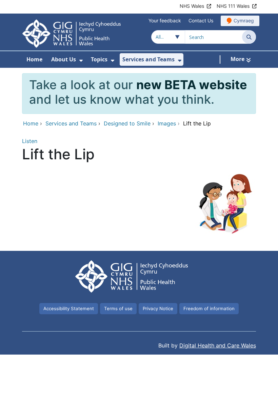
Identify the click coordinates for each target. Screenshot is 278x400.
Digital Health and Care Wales (217, 345)
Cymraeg (244, 20)
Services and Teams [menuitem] (148, 59)
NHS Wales (192, 6)
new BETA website (191, 84)
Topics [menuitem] (99, 59)
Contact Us (200, 20)
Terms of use (118, 308)
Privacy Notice (158, 308)
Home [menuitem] (34, 59)
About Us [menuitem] (63, 59)
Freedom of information (209, 308)
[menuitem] (81, 60)
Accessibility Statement (68, 308)
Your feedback (164, 20)
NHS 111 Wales (233, 6)
